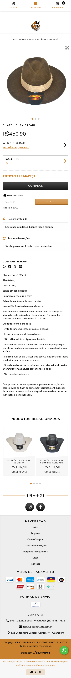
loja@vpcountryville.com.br (37, 626)
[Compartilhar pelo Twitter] (15, 266)
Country (34, 39)
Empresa (35, 533)
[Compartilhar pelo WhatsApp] (4, 266)
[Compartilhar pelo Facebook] (9, 266)
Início (15, 39)
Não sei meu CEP (11, 207)
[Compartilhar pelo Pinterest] (20, 266)
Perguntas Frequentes (35, 551)
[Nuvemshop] (36, 654)
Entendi (35, 672)
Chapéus (24, 39)
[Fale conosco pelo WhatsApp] (64, 650)
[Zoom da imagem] (67, 48)
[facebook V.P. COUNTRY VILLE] (40, 507)
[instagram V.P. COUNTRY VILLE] (29, 507)
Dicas (35, 557)
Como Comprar (35, 539)
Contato (35, 563)
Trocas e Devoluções (35, 545)
